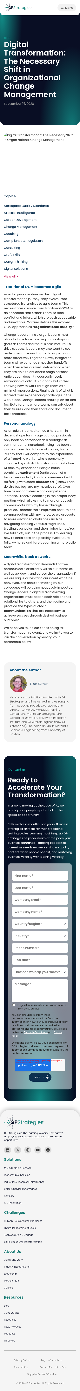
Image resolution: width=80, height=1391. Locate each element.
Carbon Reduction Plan (53, 1367)
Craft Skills (12, 254)
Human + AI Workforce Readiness (23, 1221)
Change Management (20, 227)
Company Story (13, 1259)
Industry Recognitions (17, 1266)
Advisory (9, 1196)
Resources (10, 1319)
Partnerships (11, 1280)
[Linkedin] (7, 1149)
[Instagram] (27, 1149)
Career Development (20, 220)
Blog (7, 38)
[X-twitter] (17, 1149)
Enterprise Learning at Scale (20, 1228)
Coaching (11, 234)
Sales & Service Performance (20, 1189)
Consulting (12, 247)
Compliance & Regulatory (23, 240)
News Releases (12, 1326)
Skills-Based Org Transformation (23, 1242)
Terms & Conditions (36, 1032)
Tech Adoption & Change (18, 1235)
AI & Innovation (13, 1203)
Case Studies (11, 1312)
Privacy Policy (22, 1360)
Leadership (10, 1273)
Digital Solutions (16, 268)
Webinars (9, 1340)
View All (10, 276)
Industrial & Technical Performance (24, 1182)
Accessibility (21, 1367)
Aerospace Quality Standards (26, 206)
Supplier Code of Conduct (42, 1374)
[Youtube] (37, 1149)
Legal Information (51, 1360)
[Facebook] (47, 1149)
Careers (8, 1287)
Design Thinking (16, 261)
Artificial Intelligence (19, 213)
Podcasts (9, 1333)
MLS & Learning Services (17, 1168)
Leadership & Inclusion (17, 1175)
